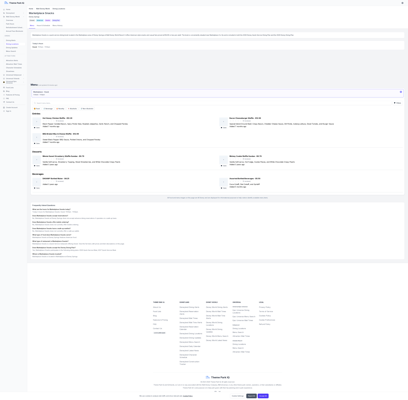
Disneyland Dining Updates (190, 338)
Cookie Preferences (267, 320)
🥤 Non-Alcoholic (86, 109)
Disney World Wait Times (216, 311)
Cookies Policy (265, 316)
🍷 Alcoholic (72, 109)
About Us (157, 307)
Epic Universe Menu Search (244, 316)
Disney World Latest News (216, 340)
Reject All (251, 396)
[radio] (218, 93)
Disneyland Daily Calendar (190, 346)
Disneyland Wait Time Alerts (191, 322)
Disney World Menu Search (217, 336)
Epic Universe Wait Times (243, 320)
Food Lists (157, 311)
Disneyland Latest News (189, 350)
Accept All (263, 396)
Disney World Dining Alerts (217, 307)
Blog (155, 316)
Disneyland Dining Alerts (189, 307)
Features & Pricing (160, 320)
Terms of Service (266, 311)
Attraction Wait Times (241, 336)
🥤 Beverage (48, 109)
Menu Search (238, 332)
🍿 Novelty (60, 109)
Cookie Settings (238, 396)
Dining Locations (59, 9)
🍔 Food (37, 109)
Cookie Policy (188, 396)
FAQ (154, 324)
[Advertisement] (217, 67)
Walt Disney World (43, 9)
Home (31, 9)
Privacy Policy (265, 307)
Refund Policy (264, 324)
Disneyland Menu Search (190, 342)
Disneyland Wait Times (189, 318)
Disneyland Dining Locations (191, 333)
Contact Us (157, 328)
